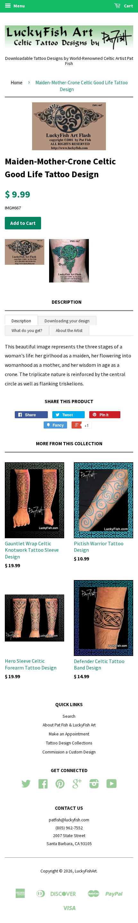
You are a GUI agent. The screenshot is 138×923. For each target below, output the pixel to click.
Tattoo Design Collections (69, 743)
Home (16, 82)
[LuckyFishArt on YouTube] (112, 786)
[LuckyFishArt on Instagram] (94, 786)
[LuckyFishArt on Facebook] (43, 786)
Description (67, 302)
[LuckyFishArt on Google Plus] (77, 786)
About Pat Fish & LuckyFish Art (69, 725)
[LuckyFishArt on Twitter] (26, 786)
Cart (128, 6)
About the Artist (69, 330)
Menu (19, 6)
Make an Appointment (69, 734)
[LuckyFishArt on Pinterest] (60, 786)
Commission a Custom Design (69, 752)
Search (69, 716)
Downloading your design (67, 321)
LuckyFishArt (86, 871)
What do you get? (27, 330)
